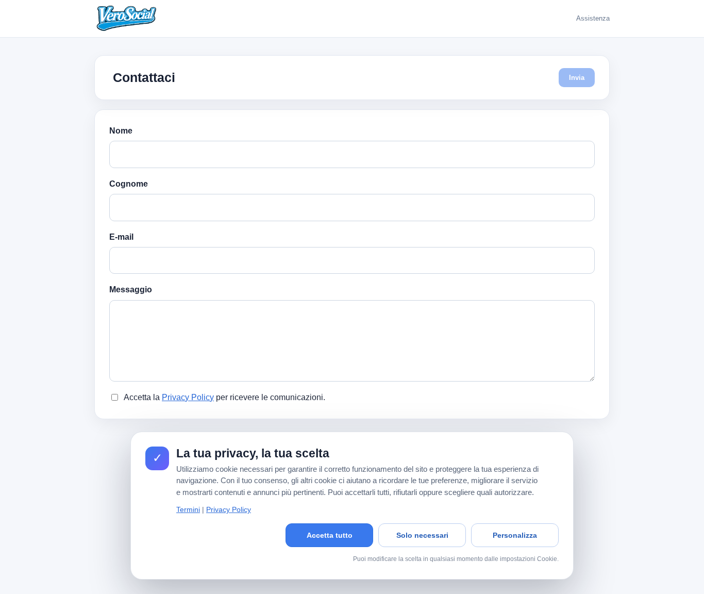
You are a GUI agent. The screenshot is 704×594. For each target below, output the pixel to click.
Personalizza (515, 535)
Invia (576, 77)
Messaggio (130, 289)
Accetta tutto (330, 535)
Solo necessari (422, 535)
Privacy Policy (188, 397)
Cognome (128, 183)
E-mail (121, 237)
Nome (120, 130)
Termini (188, 509)
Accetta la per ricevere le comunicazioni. (224, 397)
